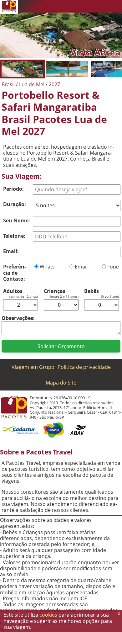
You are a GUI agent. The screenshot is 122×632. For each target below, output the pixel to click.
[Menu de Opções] (115, 6)
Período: (13, 188)
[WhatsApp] (78, 6)
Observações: (18, 318)
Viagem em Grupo (33, 367)
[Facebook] (103, 6)
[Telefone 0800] (65, 6)
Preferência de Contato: (14, 272)
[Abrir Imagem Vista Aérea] (22, 69)
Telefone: (14, 235)
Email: (11, 251)
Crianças (54, 291)
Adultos (13, 291)
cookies (48, 614)
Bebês (91, 291)
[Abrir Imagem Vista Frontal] (67, 69)
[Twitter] (90, 6)
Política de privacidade (84, 367)
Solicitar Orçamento (61, 346)
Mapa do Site (61, 382)
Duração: (14, 204)
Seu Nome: (16, 220)
